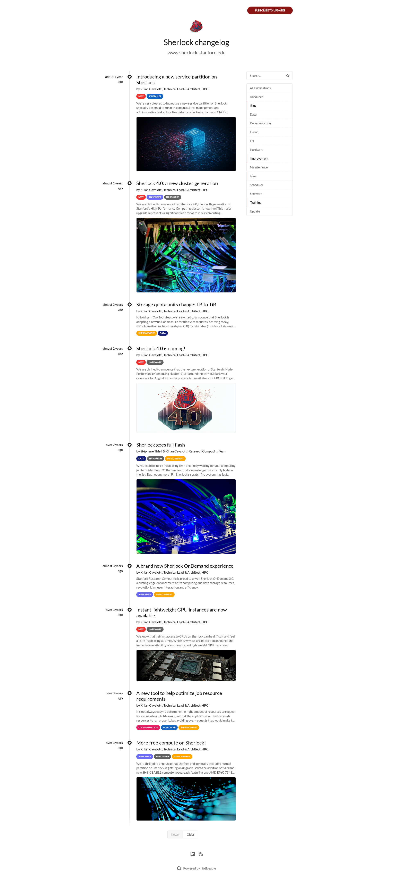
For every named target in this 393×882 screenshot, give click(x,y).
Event (254, 132)
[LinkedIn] (195, 853)
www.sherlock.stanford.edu (196, 52)
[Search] (287, 76)
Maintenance (259, 167)
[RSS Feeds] (201, 853)
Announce (256, 97)
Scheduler (256, 185)
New (253, 176)
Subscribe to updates (270, 10)
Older (190, 834)
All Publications (260, 88)
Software (256, 193)
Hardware (256, 149)
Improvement (259, 158)
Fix (252, 141)
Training (255, 202)
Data (253, 114)
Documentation (260, 123)
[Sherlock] (196, 27)
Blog (253, 105)
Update (255, 211)
